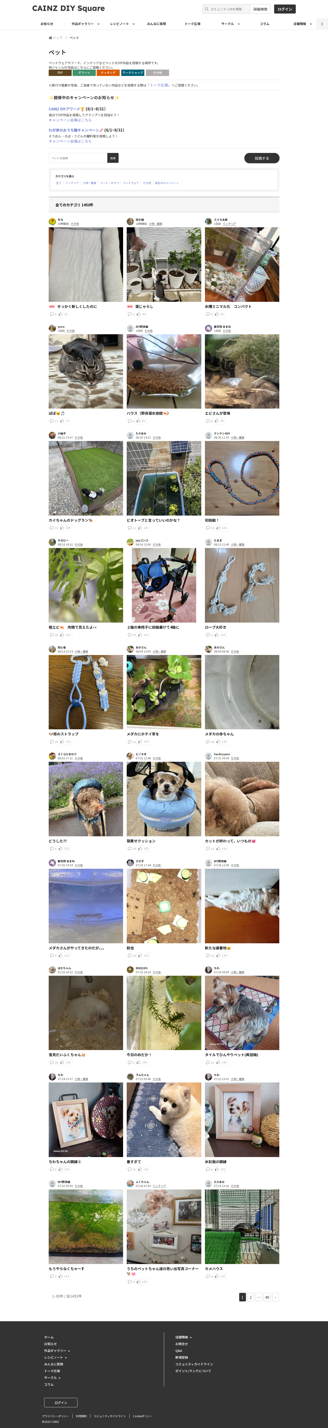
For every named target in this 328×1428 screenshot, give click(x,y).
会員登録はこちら (164, 725)
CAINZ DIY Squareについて (164, 738)
